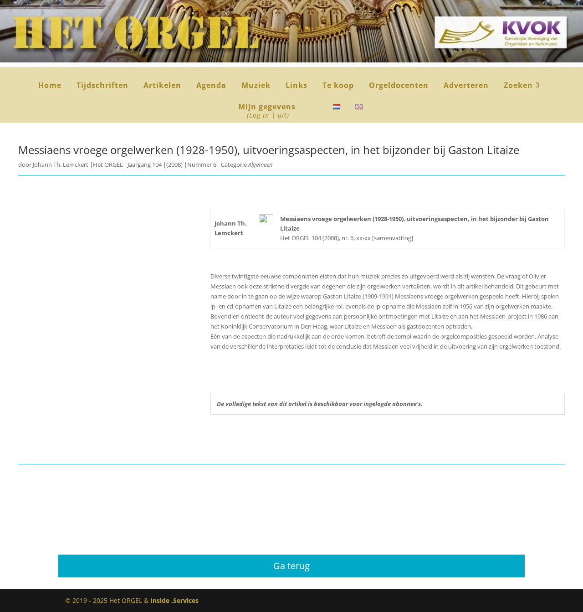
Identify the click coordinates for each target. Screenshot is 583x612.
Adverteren (466, 86)
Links (296, 86)
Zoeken (522, 86)
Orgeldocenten (399, 86)
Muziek (256, 86)
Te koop (338, 86)
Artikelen (162, 86)
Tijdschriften (102, 86)
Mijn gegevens (267, 111)
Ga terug (291, 566)
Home (49, 86)
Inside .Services (174, 600)
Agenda (211, 86)
